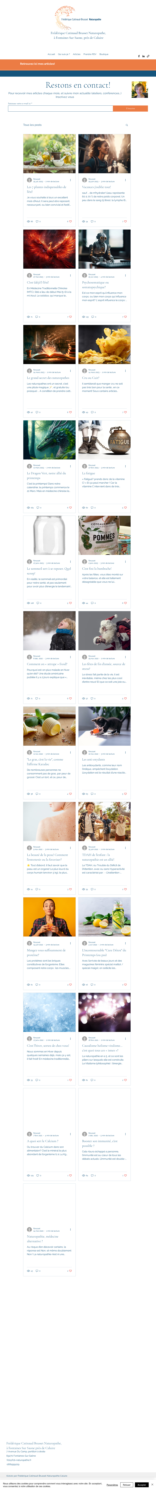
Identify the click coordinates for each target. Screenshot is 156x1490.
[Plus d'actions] (71, 180)
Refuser (127, 1484)
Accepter (142, 1484)
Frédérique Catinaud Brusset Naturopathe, (78, 33)
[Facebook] (138, 56)
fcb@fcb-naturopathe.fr (19, 1460)
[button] (126, 125)
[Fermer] (152, 1485)
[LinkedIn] (143, 56)
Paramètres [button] (112, 1484)
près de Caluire (45, 1448)
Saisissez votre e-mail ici (19, 103)
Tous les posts (32, 124)
